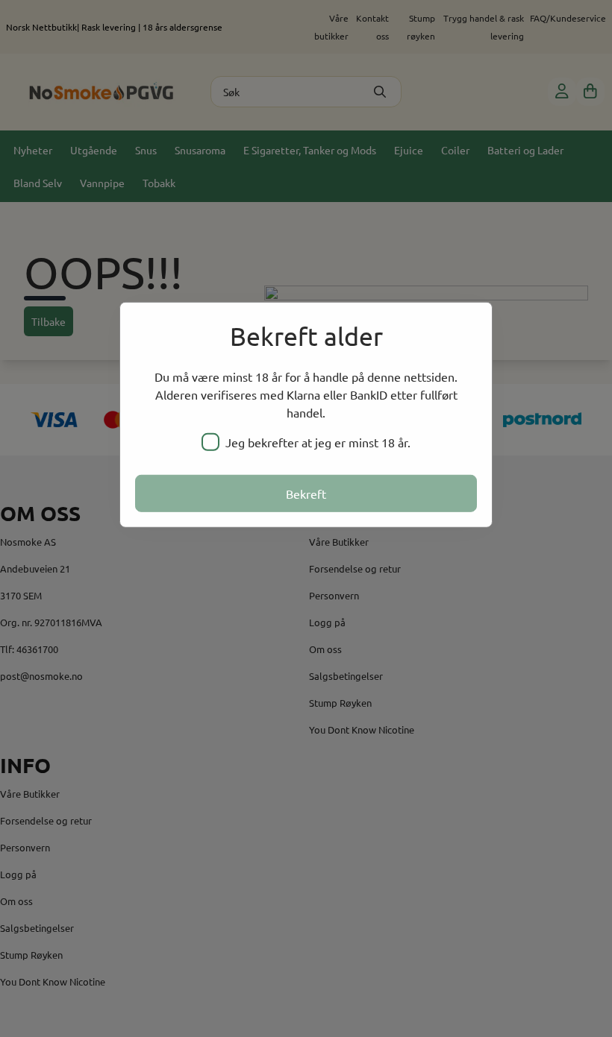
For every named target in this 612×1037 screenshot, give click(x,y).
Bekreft (306, 493)
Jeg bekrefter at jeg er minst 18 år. (317, 442)
